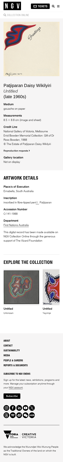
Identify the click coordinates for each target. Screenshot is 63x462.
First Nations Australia (16, 225)
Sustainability (12, 350)
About (7, 341)
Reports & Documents (16, 365)
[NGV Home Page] (12, 6)
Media (7, 355)
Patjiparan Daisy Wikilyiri (27, 85)
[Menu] (58, 6)
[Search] (53, 6)
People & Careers (13, 360)
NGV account (16, 387)
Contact (8, 346)
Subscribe (12, 396)
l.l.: (37, 202)
